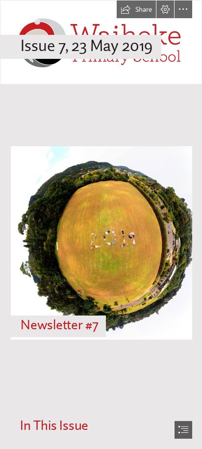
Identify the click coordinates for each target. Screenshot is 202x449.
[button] (136, 9)
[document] (101, 224)
